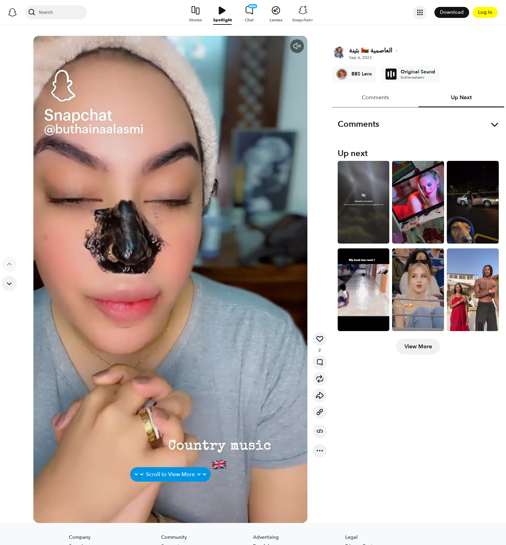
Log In (485, 12)
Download (452, 12)
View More (418, 346)
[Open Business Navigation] (420, 12)
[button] (297, 46)
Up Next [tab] (461, 97)
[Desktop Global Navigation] (12, 12)
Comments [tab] (375, 97)
